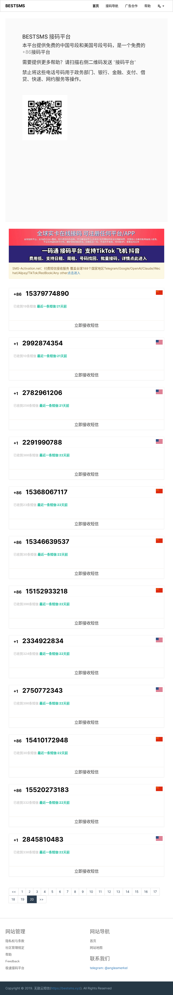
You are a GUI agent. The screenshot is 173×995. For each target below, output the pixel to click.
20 (32, 899)
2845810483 (42, 839)
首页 (96, 6)
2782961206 (42, 393)
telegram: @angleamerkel (108, 968)
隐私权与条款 (14, 941)
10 (91, 891)
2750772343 (42, 690)
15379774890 (47, 293)
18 (13, 899)
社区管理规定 (14, 947)
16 (146, 891)
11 (100, 891)
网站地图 (96, 947)
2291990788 (42, 442)
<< (14, 891)
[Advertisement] (86, 177)
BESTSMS (15, 5)
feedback (12, 961)
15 (137, 891)
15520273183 (47, 790)
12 (109, 891)
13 (118, 891)
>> (41, 899)
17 (155, 891)
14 (127, 891)
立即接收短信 (86, 325)
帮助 (147, 6)
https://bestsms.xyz (65, 988)
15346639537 (47, 541)
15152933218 (47, 591)
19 (22, 899)
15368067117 (47, 492)
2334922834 (43, 641)
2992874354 (42, 343)
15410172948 (47, 740)
